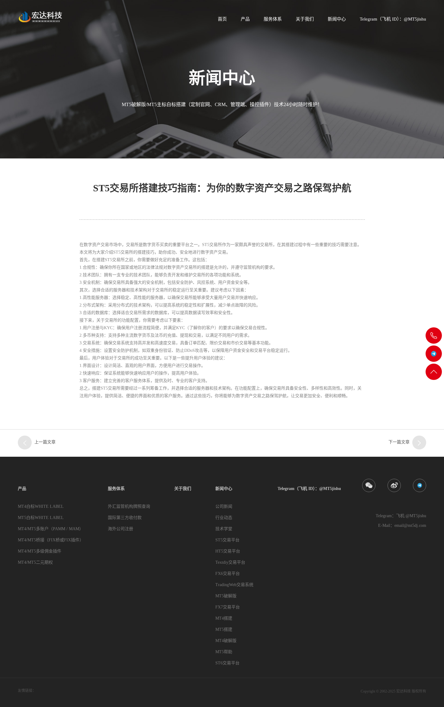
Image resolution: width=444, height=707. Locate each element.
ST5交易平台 (227, 540)
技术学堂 (223, 529)
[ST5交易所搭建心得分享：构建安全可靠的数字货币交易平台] (25, 442)
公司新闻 (223, 506)
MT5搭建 (223, 629)
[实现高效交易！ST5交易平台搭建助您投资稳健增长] (419, 442)
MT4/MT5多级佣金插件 (39, 551)
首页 (222, 19)
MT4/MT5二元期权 (35, 562)
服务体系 (273, 19)
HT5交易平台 (227, 551)
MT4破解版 (225, 640)
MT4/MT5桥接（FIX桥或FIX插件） (51, 540)
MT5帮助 (223, 652)
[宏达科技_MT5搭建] (40, 16)
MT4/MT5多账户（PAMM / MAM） (50, 529)
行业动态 (223, 517)
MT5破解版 (225, 596)
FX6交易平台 (227, 573)
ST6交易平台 (227, 663)
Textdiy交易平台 (230, 562)
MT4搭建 (223, 618)
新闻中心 (337, 19)
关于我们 (305, 19)
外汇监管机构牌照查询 (129, 506)
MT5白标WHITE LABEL (41, 517)
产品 (245, 19)
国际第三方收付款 (125, 517)
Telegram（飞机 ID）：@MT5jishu (393, 19)
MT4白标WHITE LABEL (41, 506)
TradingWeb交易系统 (234, 584)
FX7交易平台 (227, 607)
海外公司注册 (120, 529)
